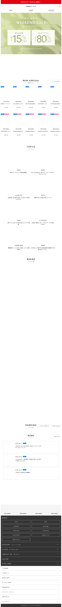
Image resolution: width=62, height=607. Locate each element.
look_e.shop (32, 489)
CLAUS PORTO (16, 535)
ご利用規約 (5, 568)
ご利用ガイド (6, 573)
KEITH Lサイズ (16, 539)
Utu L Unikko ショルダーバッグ (20, 103)
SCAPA (16, 521)
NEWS (11, 11)
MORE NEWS (57, 436)
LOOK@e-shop (31, 6)
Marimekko (46, 526)
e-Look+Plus (46, 530)
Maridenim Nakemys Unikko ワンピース (21, 131)
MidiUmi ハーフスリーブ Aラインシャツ (9, 103)
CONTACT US (11, 554)
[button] (60, 33)
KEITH (45, 521)
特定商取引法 (6, 587)
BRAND (31, 11)
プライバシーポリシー (8, 592)
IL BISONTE (16, 526)
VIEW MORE (57, 81)
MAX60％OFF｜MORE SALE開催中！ (31, 2)
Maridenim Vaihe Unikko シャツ (45, 131)
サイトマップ (6, 601)
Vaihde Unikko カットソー (6, 131)
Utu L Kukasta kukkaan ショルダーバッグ (35, 103)
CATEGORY (51, 11)
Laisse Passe (16, 530)
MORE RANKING (56, 425)
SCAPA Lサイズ (45, 535)
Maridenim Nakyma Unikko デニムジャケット (35, 131)
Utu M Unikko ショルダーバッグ (45, 103)
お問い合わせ (6, 596)
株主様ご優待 (6, 578)
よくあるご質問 (6, 582)
